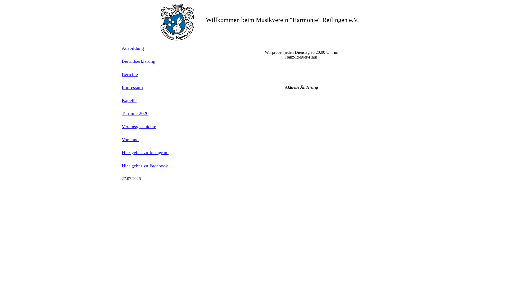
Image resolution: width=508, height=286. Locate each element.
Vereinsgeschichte (139, 126)
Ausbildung (133, 48)
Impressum (132, 87)
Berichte (130, 74)
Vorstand (130, 139)
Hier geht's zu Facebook (145, 165)
